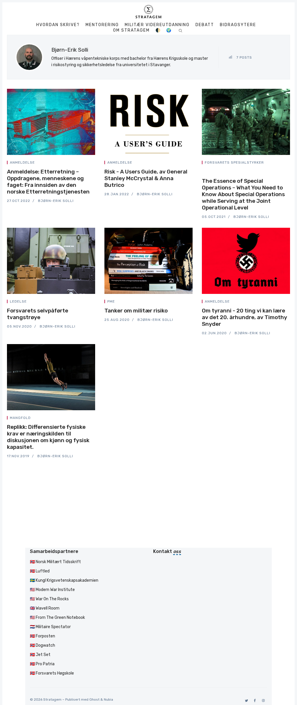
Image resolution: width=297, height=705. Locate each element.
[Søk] (180, 30)
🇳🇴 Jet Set (40, 654)
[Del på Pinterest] (93, 163)
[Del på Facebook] (80, 163)
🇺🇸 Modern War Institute (52, 589)
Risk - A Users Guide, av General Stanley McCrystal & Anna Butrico (145, 178)
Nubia (108, 699)
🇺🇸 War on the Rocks (49, 598)
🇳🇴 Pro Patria (42, 663)
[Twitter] (245, 700)
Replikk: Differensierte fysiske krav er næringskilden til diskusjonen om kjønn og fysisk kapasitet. (48, 437)
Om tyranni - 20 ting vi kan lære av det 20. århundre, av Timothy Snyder (244, 317)
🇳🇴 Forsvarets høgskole (52, 673)
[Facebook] (254, 700)
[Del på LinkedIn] (87, 163)
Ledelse (18, 301)
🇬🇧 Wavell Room (44, 608)
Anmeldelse (22, 162)
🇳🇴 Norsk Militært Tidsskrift (55, 561)
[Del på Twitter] (73, 163)
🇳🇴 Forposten (42, 636)
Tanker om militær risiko (136, 310)
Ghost (94, 699)
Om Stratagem (131, 30)
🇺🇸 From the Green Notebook (57, 617)
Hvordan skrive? (58, 25)
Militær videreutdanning (157, 25)
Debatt (204, 25)
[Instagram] (262, 700)
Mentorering (102, 25)
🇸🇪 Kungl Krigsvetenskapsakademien (64, 580)
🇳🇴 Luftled (40, 571)
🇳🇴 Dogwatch (42, 645)
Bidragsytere (238, 25)
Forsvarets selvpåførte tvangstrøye (37, 314)
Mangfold (20, 418)
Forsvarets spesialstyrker (234, 162)
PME (111, 301)
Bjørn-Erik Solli (56, 201)
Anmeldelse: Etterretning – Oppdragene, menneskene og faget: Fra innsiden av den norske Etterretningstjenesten (48, 181)
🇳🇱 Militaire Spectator (50, 626)
